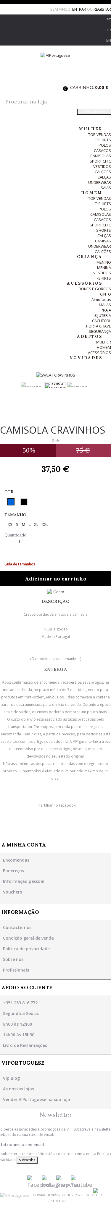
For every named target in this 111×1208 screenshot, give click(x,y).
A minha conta (23, 844)
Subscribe (27, 1159)
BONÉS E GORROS (95, 288)
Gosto (58, 591)
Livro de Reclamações (25, 1045)
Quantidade (15, 535)
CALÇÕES (103, 171)
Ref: (55, 440)
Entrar (79, 9)
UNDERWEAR (99, 182)
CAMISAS (103, 241)
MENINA (104, 267)
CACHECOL (101, 320)
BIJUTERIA (102, 315)
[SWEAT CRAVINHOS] (55, 385)
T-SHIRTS (103, 139)
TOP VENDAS (99, 134)
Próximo (93, 390)
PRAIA (106, 310)
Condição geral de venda (28, 938)
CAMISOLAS (100, 155)
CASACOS (102, 150)
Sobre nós (13, 959)
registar (102, 9)
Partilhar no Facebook (56, 805)
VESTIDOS (102, 166)
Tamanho (16, 515)
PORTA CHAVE (98, 326)
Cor (9, 491)
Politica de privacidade (26, 948)
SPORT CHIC (100, 161)
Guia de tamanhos (19, 564)
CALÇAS (104, 177)
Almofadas (101, 299)
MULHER (103, 342)
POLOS (105, 145)
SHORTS (103, 230)
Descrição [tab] (55, 601)
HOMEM (104, 347)
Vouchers (12, 892)
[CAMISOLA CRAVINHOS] (32, 384)
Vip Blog (11, 1078)
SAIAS (106, 187)
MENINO (103, 262)
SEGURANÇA (100, 331)
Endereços (13, 870)
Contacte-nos (17, 927)
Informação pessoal (23, 881)
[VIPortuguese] (56, 66)
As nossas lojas (18, 1089)
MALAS (105, 304)
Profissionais (16, 970)
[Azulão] (11, 502)
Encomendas (16, 860)
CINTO (105, 294)
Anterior (17, 390)
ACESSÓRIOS (99, 352)
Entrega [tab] (55, 669)
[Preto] (24, 502)
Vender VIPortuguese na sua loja (36, 1099)
